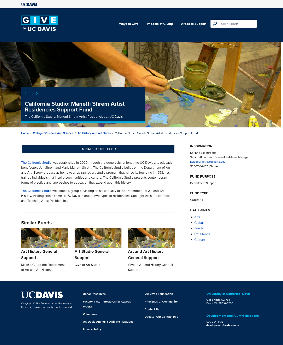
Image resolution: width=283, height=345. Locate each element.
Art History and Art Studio (94, 133)
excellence (202, 234)
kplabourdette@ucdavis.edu (208, 161)
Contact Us (152, 309)
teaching (200, 228)
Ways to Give (129, 23)
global (199, 222)
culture (199, 239)
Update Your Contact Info (161, 317)
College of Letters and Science (53, 133)
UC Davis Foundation (159, 294)
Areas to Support (193, 23)
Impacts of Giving (160, 23)
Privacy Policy (92, 329)
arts (197, 217)
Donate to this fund (98, 148)
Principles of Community (161, 301)
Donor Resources (94, 294)
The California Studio (36, 162)
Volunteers (90, 314)
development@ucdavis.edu (222, 325)
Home (25, 133)
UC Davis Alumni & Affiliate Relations (108, 322)
